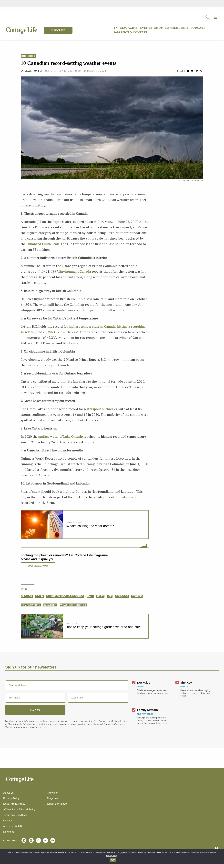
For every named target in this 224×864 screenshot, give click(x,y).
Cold (39, 596)
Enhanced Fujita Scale (43, 244)
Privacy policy (111, 856)
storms (137, 596)
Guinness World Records (65, 596)
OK (113, 860)
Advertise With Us (13, 826)
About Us (8, 792)
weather (50, 605)
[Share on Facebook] (188, 70)
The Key (186, 682)
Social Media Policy (14, 803)
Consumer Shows (57, 803)
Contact (7, 820)
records (122, 596)
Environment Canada (75, 271)
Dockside (143, 682)
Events (146, 27)
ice (110, 596)
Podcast (198, 27)
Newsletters (176, 27)
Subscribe (58, 30)
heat (100, 596)
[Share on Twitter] (192, 70)
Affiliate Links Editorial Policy (19, 809)
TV (116, 27)
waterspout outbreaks (100, 409)
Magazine (128, 27)
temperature (30, 605)
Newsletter (9, 831)
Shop (158, 27)
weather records (73, 605)
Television (52, 792)
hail (90, 596)
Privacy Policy (11, 798)
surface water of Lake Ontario (60, 436)
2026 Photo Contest (130, 32)
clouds (26, 596)
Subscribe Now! (38, 565)
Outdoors (28, 55)
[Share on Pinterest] (197, 70)
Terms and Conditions (15, 815)
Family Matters (147, 710)
